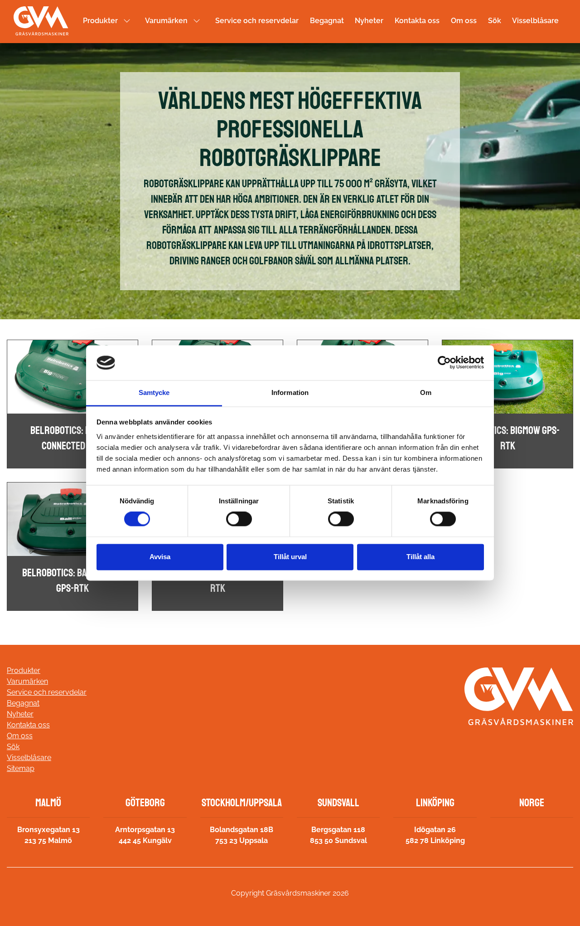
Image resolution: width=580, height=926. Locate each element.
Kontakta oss (417, 20)
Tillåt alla (420, 556)
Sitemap (20, 768)
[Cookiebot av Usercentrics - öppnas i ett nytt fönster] (444, 363)
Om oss (464, 20)
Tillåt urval (290, 556)
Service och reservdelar (257, 20)
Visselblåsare (535, 20)
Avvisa (160, 556)
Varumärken (166, 20)
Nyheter (369, 20)
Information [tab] (290, 392)
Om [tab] (425, 392)
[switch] (239, 519)
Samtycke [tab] (154, 392)
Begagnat (327, 20)
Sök (494, 20)
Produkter (100, 20)
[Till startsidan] (41, 21)
